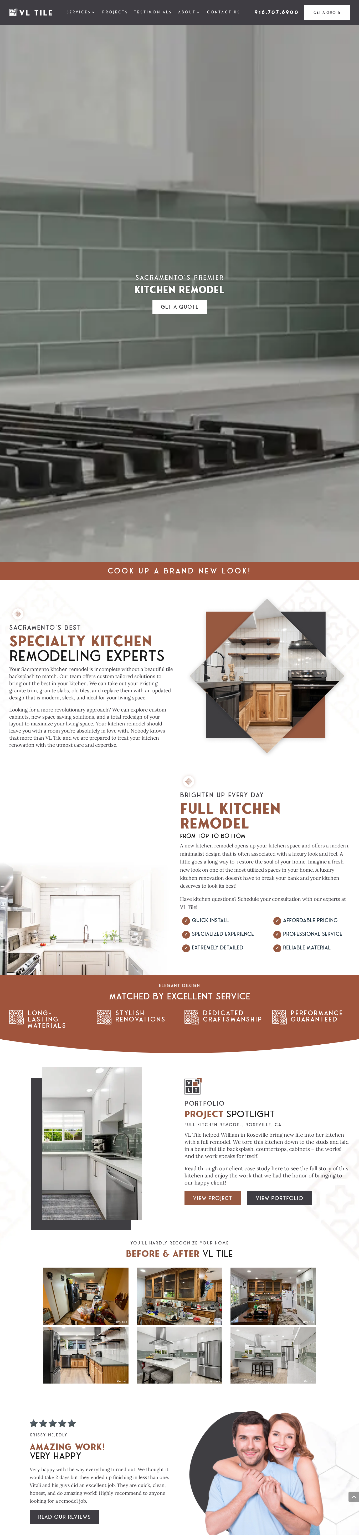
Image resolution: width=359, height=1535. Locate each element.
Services (78, 12)
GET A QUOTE (179, 306)
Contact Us (224, 12)
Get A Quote (327, 12)
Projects (115, 12)
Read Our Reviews (64, 1516)
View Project (212, 1198)
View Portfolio (279, 1198)
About (187, 12)
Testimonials (153, 12)
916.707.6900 (277, 12)
